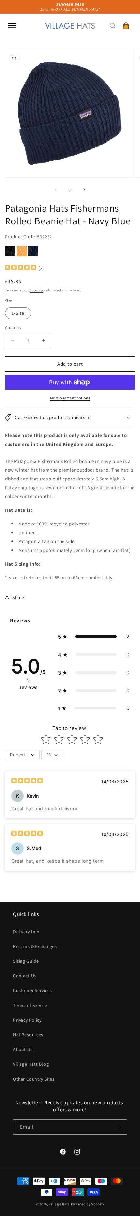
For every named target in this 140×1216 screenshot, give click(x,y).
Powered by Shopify (88, 1204)
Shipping (36, 290)
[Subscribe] (119, 1127)
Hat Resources (28, 1035)
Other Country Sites (33, 1079)
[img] (20, 268)
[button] (12, 26)
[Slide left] (56, 190)
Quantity (13, 327)
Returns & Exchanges (35, 946)
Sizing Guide (26, 961)
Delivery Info (26, 932)
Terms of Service (30, 1005)
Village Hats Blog (31, 1064)
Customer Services (32, 990)
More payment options (70, 397)
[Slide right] (84, 190)
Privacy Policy (27, 1020)
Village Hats (59, 1204)
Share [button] (18, 597)
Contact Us (24, 976)
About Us (23, 1049)
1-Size (18, 313)
